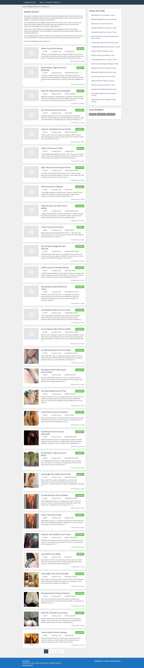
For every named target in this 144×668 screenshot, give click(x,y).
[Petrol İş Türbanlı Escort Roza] (31, 626)
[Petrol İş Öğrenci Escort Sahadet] (31, 100)
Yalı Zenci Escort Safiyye (52, 186)
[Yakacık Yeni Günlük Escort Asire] (31, 547)
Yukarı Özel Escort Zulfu (52, 148)
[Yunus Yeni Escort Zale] (31, 528)
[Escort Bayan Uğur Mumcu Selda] (31, 339)
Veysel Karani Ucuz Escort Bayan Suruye (103, 99)
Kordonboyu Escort (72, 72)
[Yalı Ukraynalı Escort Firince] (31, 120)
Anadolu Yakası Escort (33, 6)
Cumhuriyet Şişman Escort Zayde (56, 350)
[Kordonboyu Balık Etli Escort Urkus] (31, 296)
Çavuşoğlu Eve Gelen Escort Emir (56, 474)
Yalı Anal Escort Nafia (50, 554)
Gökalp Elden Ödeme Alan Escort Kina (102, 47)
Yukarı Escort (69, 151)
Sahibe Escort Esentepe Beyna (55, 267)
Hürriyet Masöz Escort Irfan (53, 391)
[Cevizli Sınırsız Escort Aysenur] (31, 425)
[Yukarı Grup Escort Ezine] (31, 237)
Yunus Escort (69, 518)
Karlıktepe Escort (71, 436)
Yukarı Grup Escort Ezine (52, 227)
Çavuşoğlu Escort (71, 477)
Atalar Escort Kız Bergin (52, 48)
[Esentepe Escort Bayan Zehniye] (31, 606)
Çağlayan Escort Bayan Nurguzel (101, 89)
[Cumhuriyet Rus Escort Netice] (31, 508)
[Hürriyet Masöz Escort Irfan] (31, 404)
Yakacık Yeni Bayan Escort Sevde (56, 129)
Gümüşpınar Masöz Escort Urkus (56, 310)
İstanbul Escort (30, 2)
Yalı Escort (68, 113)
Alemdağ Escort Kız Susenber (100, 15)
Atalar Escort (70, 51)
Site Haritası (26, 661)
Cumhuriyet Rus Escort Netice (54, 495)
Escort (45, 51)
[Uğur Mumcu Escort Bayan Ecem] (31, 177)
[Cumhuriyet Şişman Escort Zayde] (31, 363)
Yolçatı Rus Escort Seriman (99, 23)
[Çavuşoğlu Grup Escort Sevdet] (31, 586)
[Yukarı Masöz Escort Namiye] (31, 645)
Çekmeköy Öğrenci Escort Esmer (101, 28)
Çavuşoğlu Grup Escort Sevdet (55, 573)
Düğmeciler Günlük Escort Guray (101, 72)
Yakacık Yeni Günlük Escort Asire (56, 534)
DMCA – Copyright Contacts (50, 2)
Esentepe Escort (70, 270)
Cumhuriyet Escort (71, 353)
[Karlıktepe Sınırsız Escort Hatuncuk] (31, 444)
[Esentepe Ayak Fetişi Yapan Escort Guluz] (31, 382)
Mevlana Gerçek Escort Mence (100, 85)
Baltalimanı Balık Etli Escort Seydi (101, 19)
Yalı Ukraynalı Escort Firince (53, 110)
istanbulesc (25, 665)
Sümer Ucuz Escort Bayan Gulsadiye (102, 63)
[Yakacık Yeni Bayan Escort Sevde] (31, 139)
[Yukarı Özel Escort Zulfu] (31, 158)
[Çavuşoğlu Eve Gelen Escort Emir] (31, 487)
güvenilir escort (101, 114)
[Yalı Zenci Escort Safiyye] (31, 196)
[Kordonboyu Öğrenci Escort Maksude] (31, 77)
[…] (81, 58)
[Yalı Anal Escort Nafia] (31, 567)
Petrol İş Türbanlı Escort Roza (54, 613)
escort (31, 665)
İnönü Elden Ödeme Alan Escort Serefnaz (103, 93)
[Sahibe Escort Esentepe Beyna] (31, 277)
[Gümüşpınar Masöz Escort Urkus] (31, 320)
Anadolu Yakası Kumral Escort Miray (102, 42)
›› (62, 651)
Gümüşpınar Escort (71, 313)
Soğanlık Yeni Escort (72, 251)
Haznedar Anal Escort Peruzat (100, 76)
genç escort (92, 114)
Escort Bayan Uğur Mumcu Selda (56, 329)
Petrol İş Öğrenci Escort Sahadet (55, 91)
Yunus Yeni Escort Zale (51, 515)
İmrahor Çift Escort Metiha (99, 51)
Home (24, 6)
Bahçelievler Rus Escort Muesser (101, 68)
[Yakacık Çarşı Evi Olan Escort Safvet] (31, 215)
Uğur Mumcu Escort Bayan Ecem (56, 167)
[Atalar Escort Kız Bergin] (31, 58)
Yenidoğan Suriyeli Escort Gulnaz (101, 32)
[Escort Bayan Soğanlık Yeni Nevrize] (31, 256)
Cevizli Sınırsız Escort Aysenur (54, 412)
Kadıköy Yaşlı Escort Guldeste (100, 55)
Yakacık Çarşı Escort (72, 211)
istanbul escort (111, 114)
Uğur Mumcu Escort (71, 170)
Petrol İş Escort (70, 94)
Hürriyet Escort (70, 394)
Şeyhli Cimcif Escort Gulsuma (100, 80)
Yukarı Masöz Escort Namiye (54, 632)
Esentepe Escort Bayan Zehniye (55, 593)
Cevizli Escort (69, 415)
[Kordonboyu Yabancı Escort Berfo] (31, 466)
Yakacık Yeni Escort (71, 132)
